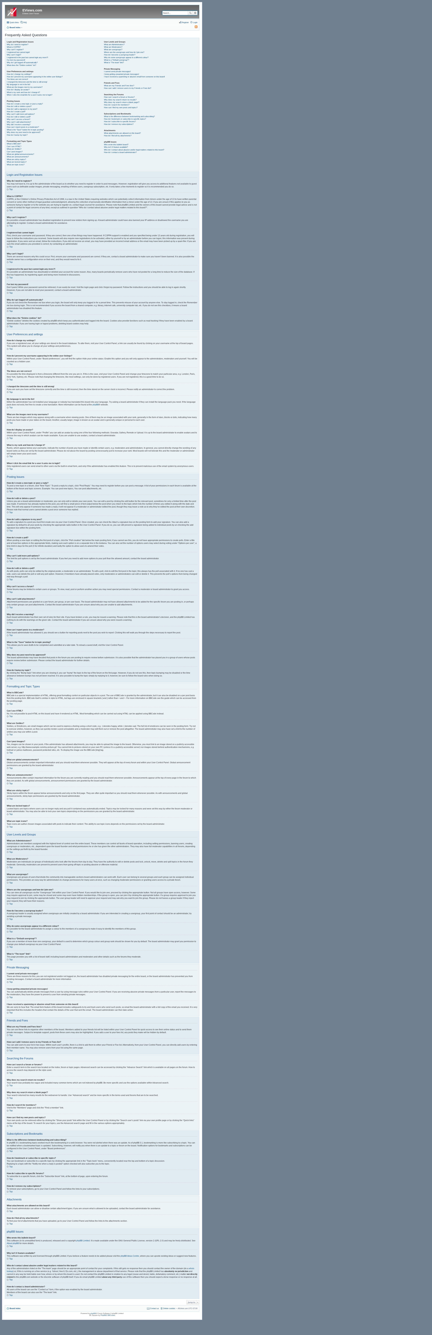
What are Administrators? (114, 44)
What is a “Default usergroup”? (116, 60)
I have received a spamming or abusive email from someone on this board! (134, 77)
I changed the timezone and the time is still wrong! (27, 82)
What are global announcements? (20, 154)
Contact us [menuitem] (154, 1308)
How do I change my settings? (19, 74)
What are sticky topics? (16, 159)
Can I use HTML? (14, 146)
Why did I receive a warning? (18, 124)
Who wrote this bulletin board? (116, 145)
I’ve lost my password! (16, 60)
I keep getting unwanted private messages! (121, 74)
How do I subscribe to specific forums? (120, 121)
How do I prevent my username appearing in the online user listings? (35, 77)
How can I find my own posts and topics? (121, 107)
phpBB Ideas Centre (129, 1256)
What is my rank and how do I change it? (23, 92)
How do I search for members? (116, 105)
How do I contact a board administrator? (120, 152)
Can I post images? (15, 152)
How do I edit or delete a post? (19, 106)
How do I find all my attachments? (117, 136)
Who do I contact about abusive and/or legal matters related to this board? (134, 150)
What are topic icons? (15, 165)
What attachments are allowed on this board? (122, 133)
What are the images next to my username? (25, 87)
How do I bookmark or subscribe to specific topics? (125, 119)
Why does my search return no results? (120, 100)
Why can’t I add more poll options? (21, 114)
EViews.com (32, 10)
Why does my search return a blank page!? (121, 102)
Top (11, 189)
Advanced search (195, 13)
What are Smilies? (14, 149)
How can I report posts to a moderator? (23, 127)
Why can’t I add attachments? (19, 122)
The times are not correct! (17, 79)
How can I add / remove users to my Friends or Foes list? (127, 88)
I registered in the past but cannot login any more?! (27, 57)
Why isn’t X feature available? (116, 147)
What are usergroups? (113, 50)
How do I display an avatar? (18, 90)
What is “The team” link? (114, 62)
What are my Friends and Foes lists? (119, 86)
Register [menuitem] (185, 22)
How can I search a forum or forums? (119, 97)
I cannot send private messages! (117, 71)
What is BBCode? (14, 144)
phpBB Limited (83, 1240)
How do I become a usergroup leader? (119, 55)
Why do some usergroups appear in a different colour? (126, 57)
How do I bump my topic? (17, 135)
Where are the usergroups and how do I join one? (124, 52)
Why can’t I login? (14, 55)
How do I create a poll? (16, 112)
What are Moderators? (113, 47)
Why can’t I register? (15, 50)
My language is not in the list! (18, 84)
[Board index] (14, 11)
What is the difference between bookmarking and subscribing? (129, 116)
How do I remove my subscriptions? (118, 124)
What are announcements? (18, 157)
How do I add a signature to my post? (22, 109)
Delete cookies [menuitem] (169, 1308)
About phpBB (13, 1243)
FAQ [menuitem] (25, 22)
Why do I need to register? (17, 44)
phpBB (95, 404)
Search (190, 13)
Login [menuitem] (195, 22)
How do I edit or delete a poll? (19, 117)
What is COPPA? (14, 47)
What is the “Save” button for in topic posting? (25, 130)
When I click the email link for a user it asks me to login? (29, 95)
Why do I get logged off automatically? (22, 62)
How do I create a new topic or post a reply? (25, 104)
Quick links (14, 22)
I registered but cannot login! (18, 52)
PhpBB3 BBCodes (108, 1315)
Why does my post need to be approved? (23, 132)
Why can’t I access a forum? (18, 119)
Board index (15, 1308)
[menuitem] (194, 27)
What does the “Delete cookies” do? (21, 65)
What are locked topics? (16, 162)
